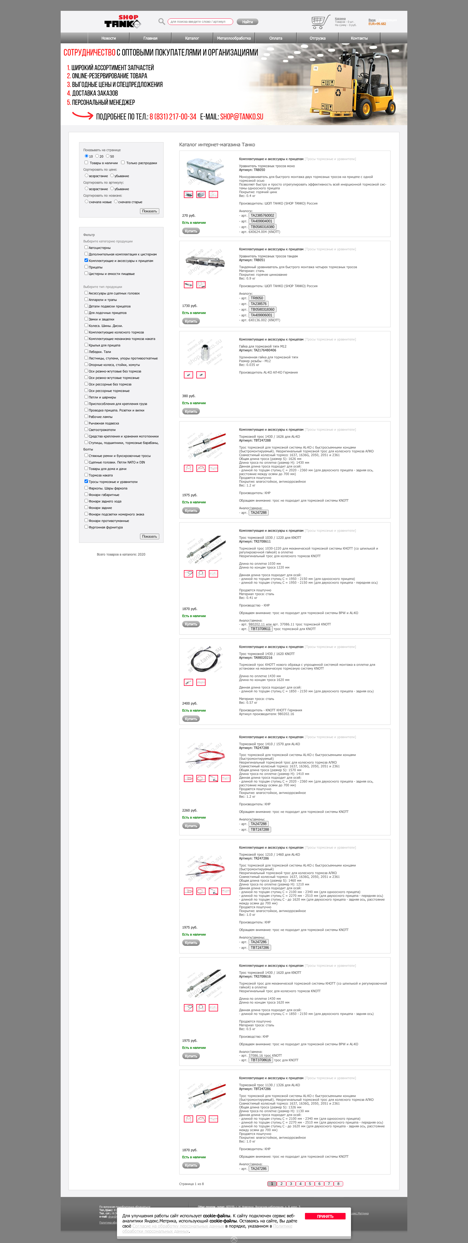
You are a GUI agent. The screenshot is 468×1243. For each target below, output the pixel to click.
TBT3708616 (261, 1060)
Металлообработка (234, 38)
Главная (150, 38)
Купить (191, 231)
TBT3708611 (261, 629)
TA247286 (258, 942)
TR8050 (257, 298)
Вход (372, 20)
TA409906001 (261, 315)
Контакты (359, 38)
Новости (109, 38)
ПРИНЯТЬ (325, 1216)
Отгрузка (318, 38)
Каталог (192, 38)
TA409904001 (261, 221)
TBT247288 (260, 829)
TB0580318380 (262, 227)
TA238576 (258, 304)
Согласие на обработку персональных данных (178, 1225)
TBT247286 (260, 948)
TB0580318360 (262, 309)
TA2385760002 (262, 215)
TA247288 (258, 513)
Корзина (340, 18)
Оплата (275, 38)
